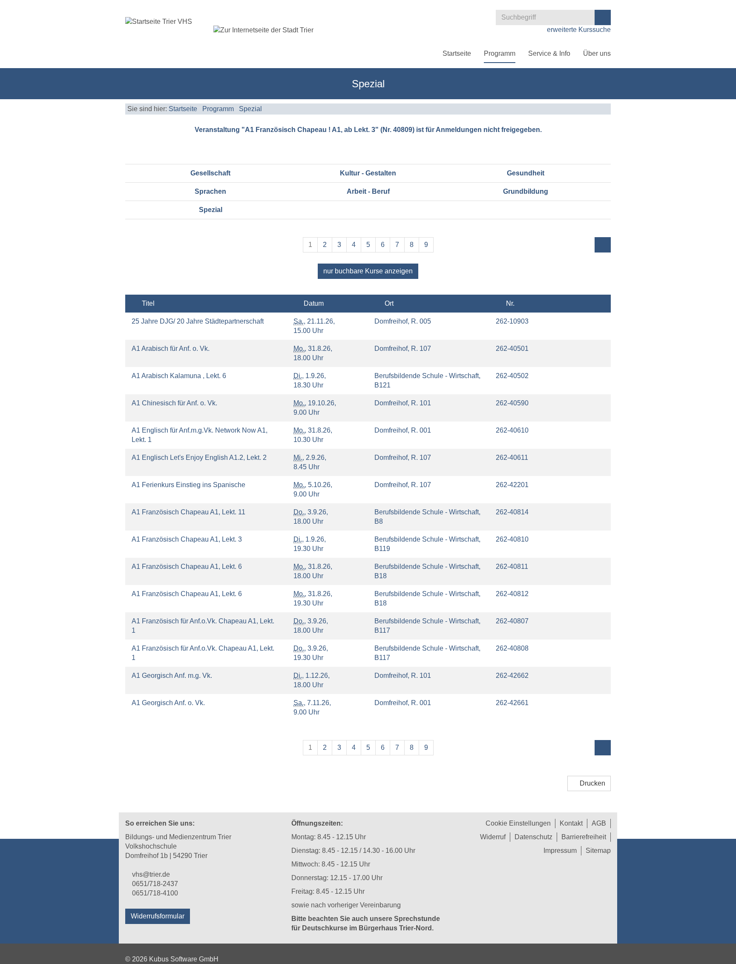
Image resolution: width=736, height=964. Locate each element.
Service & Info (549, 53)
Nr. (509, 303)
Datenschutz (533, 837)
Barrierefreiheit (583, 837)
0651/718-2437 (155, 883)
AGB (599, 823)
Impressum (560, 850)
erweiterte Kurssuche (578, 29)
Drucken (591, 783)
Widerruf (493, 837)
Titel (147, 303)
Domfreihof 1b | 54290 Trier (166, 855)
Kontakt (571, 823)
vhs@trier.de (151, 874)
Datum (313, 303)
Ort (388, 303)
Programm (499, 53)
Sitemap (598, 850)
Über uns (597, 53)
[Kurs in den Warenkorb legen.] (590, 321)
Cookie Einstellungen (518, 823)
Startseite (457, 53)
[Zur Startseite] (158, 21)
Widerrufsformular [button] (157, 916)
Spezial (250, 108)
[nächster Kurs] (603, 244)
